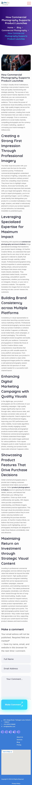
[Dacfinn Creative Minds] (5, 3)
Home (10, 27)
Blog (19, 27)
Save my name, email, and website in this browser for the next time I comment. (15, 647)
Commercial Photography (14, 30)
